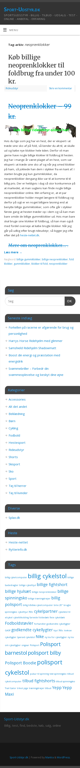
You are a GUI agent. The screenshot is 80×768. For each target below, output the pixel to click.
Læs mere (13, 252)
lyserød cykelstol (26, 637)
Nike (40, 636)
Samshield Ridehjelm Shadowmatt (32, 348)
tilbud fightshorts (38, 680)
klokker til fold (39, 263)
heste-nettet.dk (29, 235)
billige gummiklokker (29, 259)
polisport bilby (44, 652)
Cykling (13, 428)
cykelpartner (46, 611)
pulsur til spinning (39, 673)
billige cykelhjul (27, 585)
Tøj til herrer (17, 486)
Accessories (17, 399)
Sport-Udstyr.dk (22, 9)
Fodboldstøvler (19, 623)
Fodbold (14, 435)
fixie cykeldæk (57, 617)
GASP (7, 630)
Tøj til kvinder (18, 493)
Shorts (13, 457)
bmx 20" (58, 605)
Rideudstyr (12, 88)
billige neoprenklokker (55, 259)
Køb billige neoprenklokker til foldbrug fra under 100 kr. (41, 69)
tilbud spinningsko (65, 681)
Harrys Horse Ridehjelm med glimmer (36, 341)
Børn (12, 421)
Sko (11, 471)
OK (68, 301)
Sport (12, 478)
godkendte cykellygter (32, 629)
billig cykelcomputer (16, 577)
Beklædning (17, 414)
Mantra (49, 757)
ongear (25, 645)
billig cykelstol (47, 576)
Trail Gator (10, 688)
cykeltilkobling (21, 617)
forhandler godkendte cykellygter (52, 623)
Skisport (14, 464)
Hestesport (17, 442)
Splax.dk (14, 517)
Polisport (34, 645)
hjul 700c (58, 630)
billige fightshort (52, 584)
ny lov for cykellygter (56, 637)
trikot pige (22, 688)
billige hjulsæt (18, 591)
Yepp (57, 687)
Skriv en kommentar (60, 88)
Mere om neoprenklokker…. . (38, 245)
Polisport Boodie (20, 663)
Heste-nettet (18, 542)
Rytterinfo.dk (18, 549)
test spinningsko (58, 673)
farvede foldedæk (39, 617)
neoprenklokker (58, 263)
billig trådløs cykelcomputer (38, 605)
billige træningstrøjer (39, 598)
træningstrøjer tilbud (40, 688)
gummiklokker (22, 263)
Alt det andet (18, 406)
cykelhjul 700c (25, 611)
